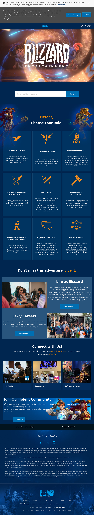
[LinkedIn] (17, 375)
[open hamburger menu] (5, 26)
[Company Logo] (45, 26)
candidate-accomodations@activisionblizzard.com (27, 465)
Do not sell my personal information (54, 507)
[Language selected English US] (83, 26)
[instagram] (53, 443)
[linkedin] (47, 443)
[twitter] (40, 443)
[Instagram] (47, 375)
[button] (73, 15)
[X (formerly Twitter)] (77, 375)
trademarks (25, 504)
